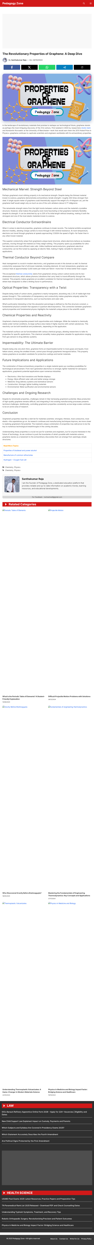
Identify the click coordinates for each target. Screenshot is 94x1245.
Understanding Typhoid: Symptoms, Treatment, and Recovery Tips (31, 1212)
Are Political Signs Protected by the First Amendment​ (25, 1141)
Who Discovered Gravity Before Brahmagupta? (21, 893)
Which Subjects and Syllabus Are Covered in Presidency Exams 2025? (33, 1128)
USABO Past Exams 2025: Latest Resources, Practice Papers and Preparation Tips (38, 1199)
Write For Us (74, 1239)
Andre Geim (86, 128)
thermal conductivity (24, 274)
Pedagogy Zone (12, 3)
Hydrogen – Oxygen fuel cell (15, 460)
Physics (17, 467)
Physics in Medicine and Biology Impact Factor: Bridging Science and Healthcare (38, 1225)
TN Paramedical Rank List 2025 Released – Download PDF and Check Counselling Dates (41, 1205)
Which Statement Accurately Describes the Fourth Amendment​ (30, 1134)
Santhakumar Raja (18, 60)
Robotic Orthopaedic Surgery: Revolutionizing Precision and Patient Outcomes (37, 1219)
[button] (84, 3)
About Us (53, 1239)
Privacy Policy (86, 1239)
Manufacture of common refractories (18, 455)
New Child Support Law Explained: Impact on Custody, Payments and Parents (36, 1121)
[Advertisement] (47, 31)
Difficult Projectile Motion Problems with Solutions (69, 696)
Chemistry (9, 467)
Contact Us (63, 1239)
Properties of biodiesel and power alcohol (20, 450)
